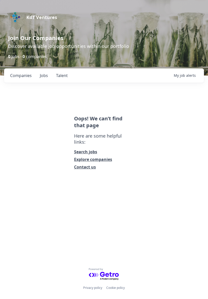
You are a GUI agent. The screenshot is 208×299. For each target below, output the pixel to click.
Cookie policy (115, 288)
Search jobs (85, 152)
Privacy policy (92, 288)
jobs (44, 75)
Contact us (85, 167)
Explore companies (93, 159)
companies (21, 75)
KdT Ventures (41, 17)
